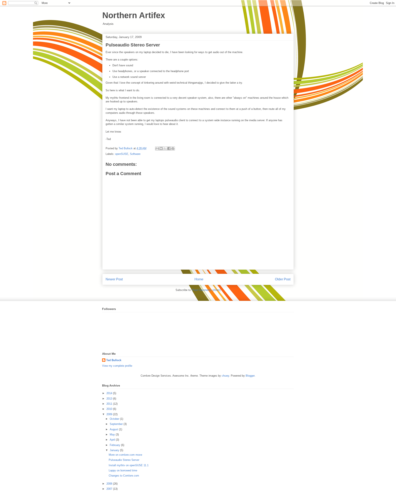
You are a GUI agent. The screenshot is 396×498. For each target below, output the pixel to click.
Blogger (250, 375)
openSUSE (121, 153)
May (113, 434)
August (114, 429)
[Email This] (157, 148)
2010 (109, 408)
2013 (109, 398)
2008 (109, 483)
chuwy (225, 375)
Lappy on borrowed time (123, 470)
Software (135, 153)
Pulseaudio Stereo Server (124, 459)
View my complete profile (117, 365)
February (115, 445)
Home (198, 279)
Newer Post (114, 279)
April (113, 439)
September (117, 424)
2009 (109, 414)
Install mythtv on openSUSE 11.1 (128, 465)
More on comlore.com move (125, 454)
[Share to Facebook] (169, 148)
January (115, 450)
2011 (109, 403)
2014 (109, 393)
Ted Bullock (113, 360)
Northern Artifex (133, 15)
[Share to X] (165, 148)
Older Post (282, 279)
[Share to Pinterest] (173, 148)
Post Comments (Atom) (206, 290)
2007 (109, 488)
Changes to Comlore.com (124, 475)
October (115, 418)
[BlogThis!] (161, 148)
